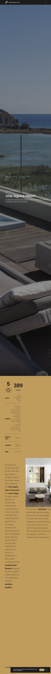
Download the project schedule (11, 177)
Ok (41, 669)
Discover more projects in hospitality (25, 177)
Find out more (19, 670)
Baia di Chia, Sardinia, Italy (11, 191)
